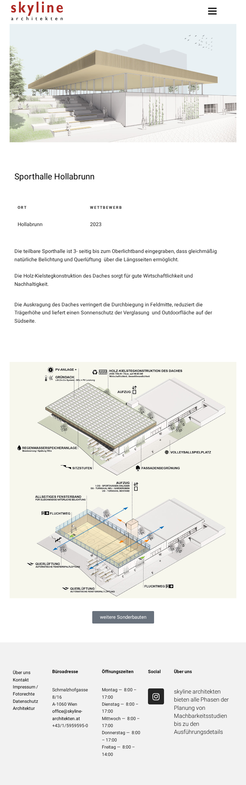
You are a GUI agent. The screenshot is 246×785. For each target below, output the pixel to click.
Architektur (24, 708)
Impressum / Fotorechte (25, 690)
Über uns (21, 672)
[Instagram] (156, 696)
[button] (123, 617)
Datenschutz (25, 701)
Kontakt (21, 680)
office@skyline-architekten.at (67, 715)
